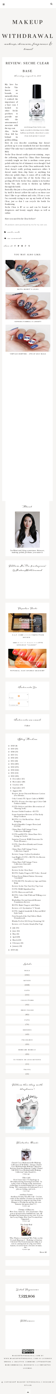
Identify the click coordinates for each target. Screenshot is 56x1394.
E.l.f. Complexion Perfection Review (28, 636)
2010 (13, 776)
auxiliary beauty (26, 1195)
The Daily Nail (26, 1225)
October (16, 785)
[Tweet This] (19, 246)
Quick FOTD (17, 867)
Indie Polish (27, 1009)
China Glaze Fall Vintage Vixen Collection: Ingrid (24, 850)
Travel (27, 1069)
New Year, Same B (17, 1212)
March (15, 940)
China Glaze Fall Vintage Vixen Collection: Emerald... (24, 863)
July (14, 928)
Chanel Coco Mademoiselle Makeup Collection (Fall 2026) (26, 1164)
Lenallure (26, 1149)
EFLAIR (28, 1385)
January (16, 946)
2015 (13, 761)
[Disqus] (27, 396)
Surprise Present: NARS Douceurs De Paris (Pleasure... (27, 840)
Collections (27, 1000)
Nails (10, 232)
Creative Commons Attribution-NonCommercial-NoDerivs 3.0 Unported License (28, 1365)
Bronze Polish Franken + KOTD (25, 811)
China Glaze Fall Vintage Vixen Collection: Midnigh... (24, 830)
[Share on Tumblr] (29, 246)
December (17, 779)
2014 (13, 764)
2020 (13, 746)
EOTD (27, 990)
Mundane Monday (27, 1049)
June (15, 931)
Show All (43, 1252)
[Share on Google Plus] (26, 246)
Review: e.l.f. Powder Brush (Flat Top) (27, 924)
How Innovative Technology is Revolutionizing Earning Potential (24, 1181)
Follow (27, 726)
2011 (13, 773)
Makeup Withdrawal (28, 27)
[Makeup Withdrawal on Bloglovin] (27, 1110)
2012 (13, 770)
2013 (13, 767)
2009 (13, 950)
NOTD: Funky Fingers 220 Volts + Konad (29, 873)
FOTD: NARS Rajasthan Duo (23, 889)
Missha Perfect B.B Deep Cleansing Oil (28, 921)
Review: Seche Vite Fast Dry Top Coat (27, 886)
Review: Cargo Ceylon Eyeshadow (26, 854)
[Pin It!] (22, 246)
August (16, 791)
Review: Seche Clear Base (22, 870)
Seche (17, 232)
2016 (13, 758)
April (15, 937)
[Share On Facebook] (15, 246)
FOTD (27, 1019)
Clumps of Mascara (26, 1210)
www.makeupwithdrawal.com (21, 1358)
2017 (13, 755)
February (17, 943)
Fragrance (27, 1039)
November (17, 782)
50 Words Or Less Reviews (27, 1059)
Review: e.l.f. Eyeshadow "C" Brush (26, 908)
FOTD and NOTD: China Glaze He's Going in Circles (27, 835)
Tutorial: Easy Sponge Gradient (27, 670)
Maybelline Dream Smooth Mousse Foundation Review (26, 901)
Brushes (27, 1029)
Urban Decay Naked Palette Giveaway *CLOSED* (28, 643)
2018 (13, 752)
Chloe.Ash (26, 1178)
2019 (13, 749)
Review (27, 980)
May (14, 934)
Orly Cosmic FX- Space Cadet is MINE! (28, 799)
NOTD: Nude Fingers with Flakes (26, 905)
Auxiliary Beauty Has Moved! (23, 1197)
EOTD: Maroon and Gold (22, 892)
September (17, 788)
